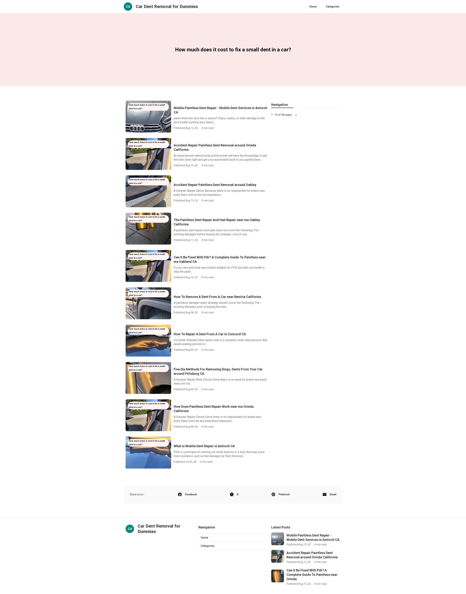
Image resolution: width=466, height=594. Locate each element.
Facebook (191, 494)
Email (333, 494)
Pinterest (284, 494)
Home (313, 6)
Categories (332, 6)
